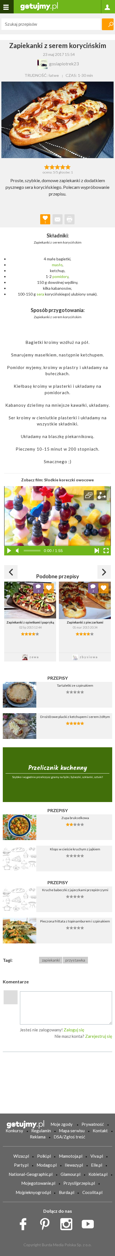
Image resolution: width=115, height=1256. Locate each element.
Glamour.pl (70, 1174)
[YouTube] (90, 1222)
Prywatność (93, 1124)
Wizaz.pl (21, 1156)
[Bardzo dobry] (63, 166)
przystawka (75, 960)
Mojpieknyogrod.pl (33, 1192)
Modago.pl (47, 1164)
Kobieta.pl (97, 1174)
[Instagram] (68, 1222)
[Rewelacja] (68, 166)
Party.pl (21, 1164)
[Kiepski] (46, 166)
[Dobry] (57, 166)
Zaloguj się (74, 1029)
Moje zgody (62, 1124)
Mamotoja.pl (70, 1156)
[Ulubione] (49, 588)
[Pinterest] (47, 1222)
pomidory (60, 276)
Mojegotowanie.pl (38, 1183)
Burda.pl (66, 1192)
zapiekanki (51, 960)
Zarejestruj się (98, 1036)
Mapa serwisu (72, 1130)
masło (57, 264)
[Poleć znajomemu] (57, 219)
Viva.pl (96, 1156)
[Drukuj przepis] (69, 219)
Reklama (37, 1136)
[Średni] (52, 166)
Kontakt (100, 1130)
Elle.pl (96, 1164)
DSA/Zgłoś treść (69, 1136)
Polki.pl (44, 1156)
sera (40, 294)
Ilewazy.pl (74, 1164)
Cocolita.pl (92, 1192)
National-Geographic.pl (30, 1174)
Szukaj (108, 24)
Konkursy (14, 1130)
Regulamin (41, 1130)
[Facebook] (25, 1222)
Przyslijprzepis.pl (79, 1183)
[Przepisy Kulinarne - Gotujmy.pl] (39, 6)
